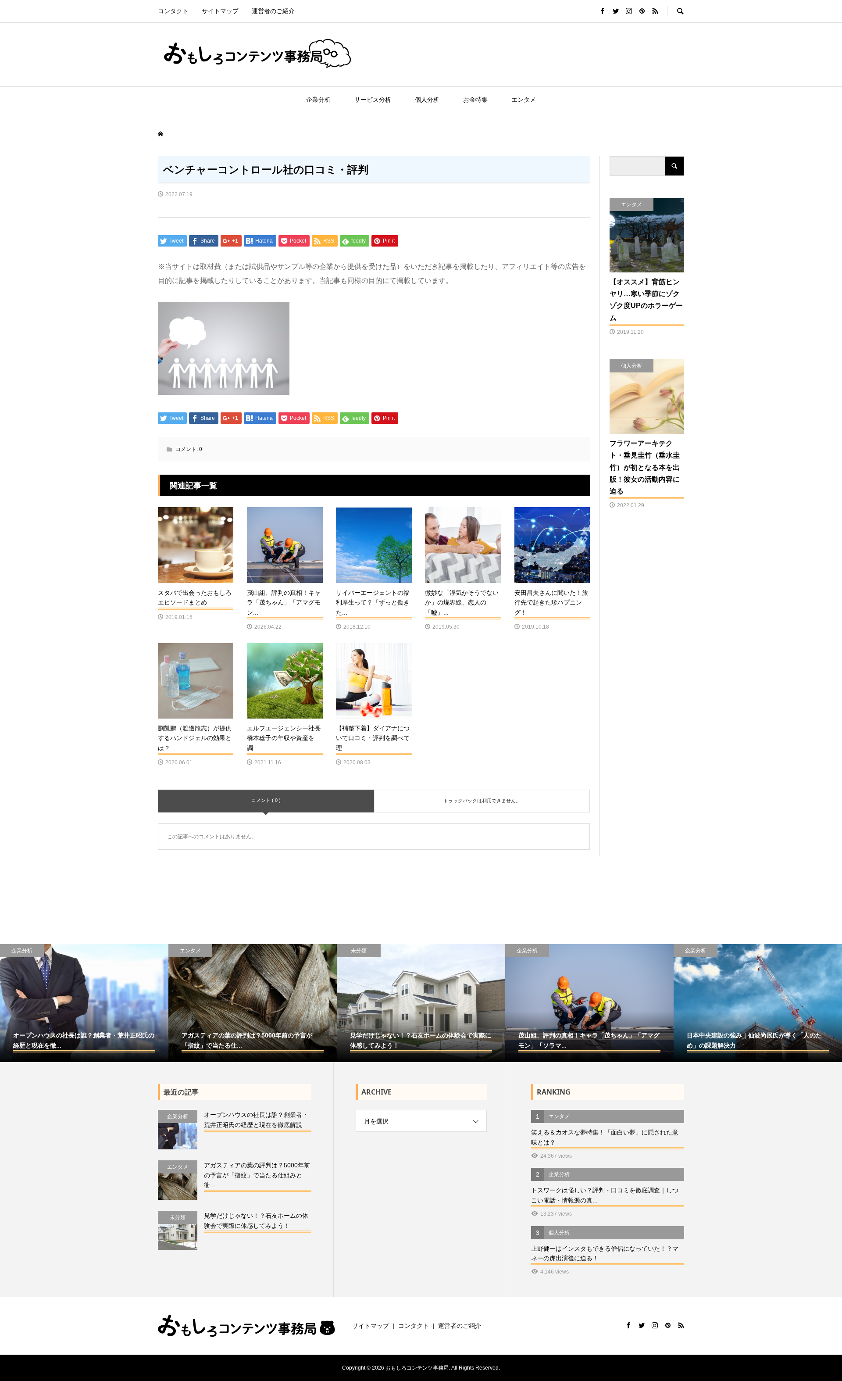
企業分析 (318, 99)
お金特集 (475, 99)
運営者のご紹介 (273, 10)
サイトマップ (220, 10)
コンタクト (173, 10)
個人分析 (427, 99)
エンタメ (523, 99)
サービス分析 (372, 99)
